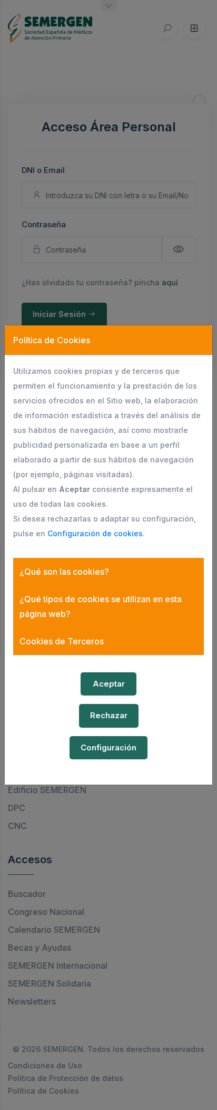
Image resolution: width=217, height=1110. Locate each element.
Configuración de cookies (95, 533)
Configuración (108, 747)
